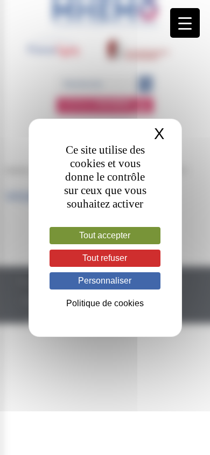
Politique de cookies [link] (105, 303)
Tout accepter (104, 235)
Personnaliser (104, 280)
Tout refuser (104, 258)
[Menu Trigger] (185, 23)
